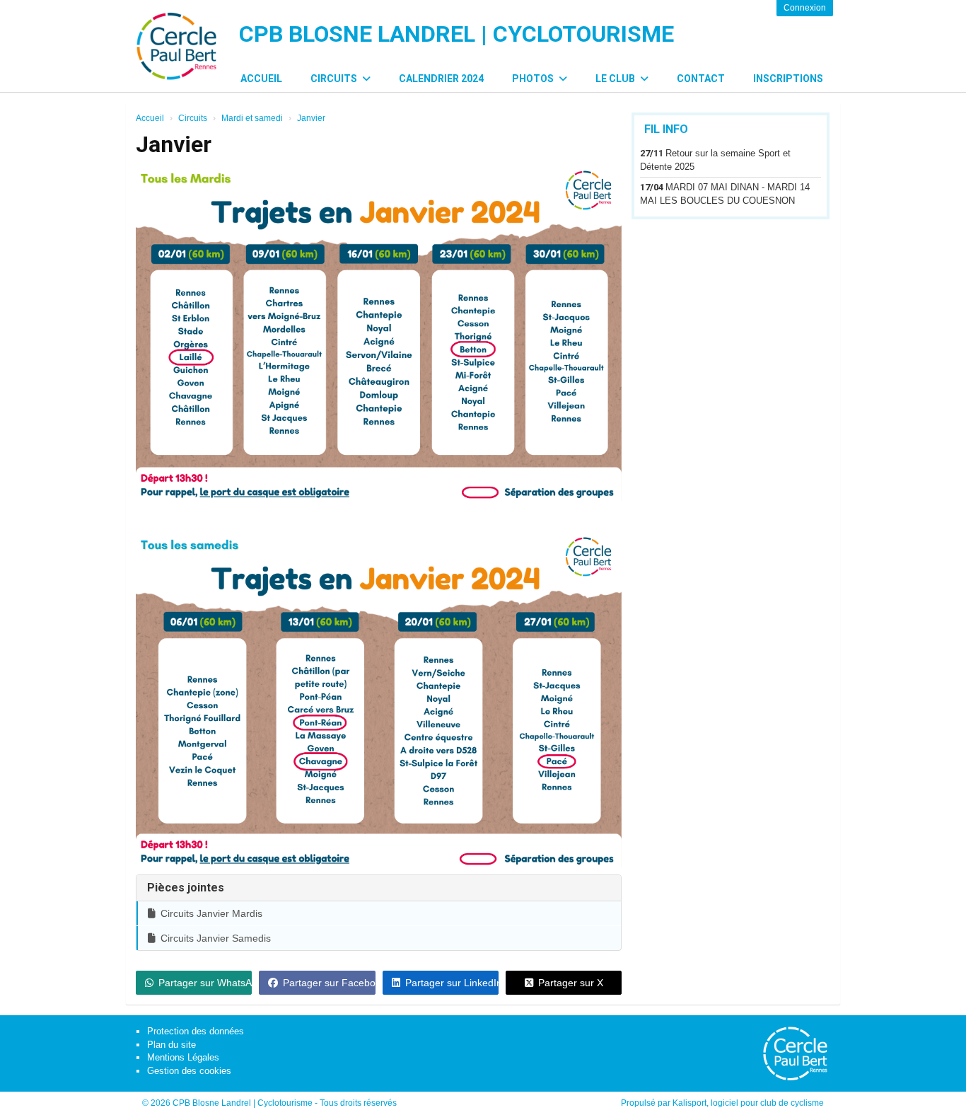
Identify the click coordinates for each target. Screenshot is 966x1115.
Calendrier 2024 (441, 78)
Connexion (805, 8)
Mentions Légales (183, 1057)
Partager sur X (570, 982)
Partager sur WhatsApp (205, 982)
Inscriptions (788, 78)
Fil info (666, 129)
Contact (701, 78)
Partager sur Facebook (329, 982)
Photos (534, 78)
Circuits (334, 78)
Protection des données (195, 1031)
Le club (616, 78)
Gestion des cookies (189, 1070)
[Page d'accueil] (176, 46)
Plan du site (171, 1044)
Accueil (261, 78)
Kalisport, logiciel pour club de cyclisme (748, 1103)
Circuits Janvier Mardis (211, 913)
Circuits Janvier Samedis (216, 938)
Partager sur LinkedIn (452, 982)
